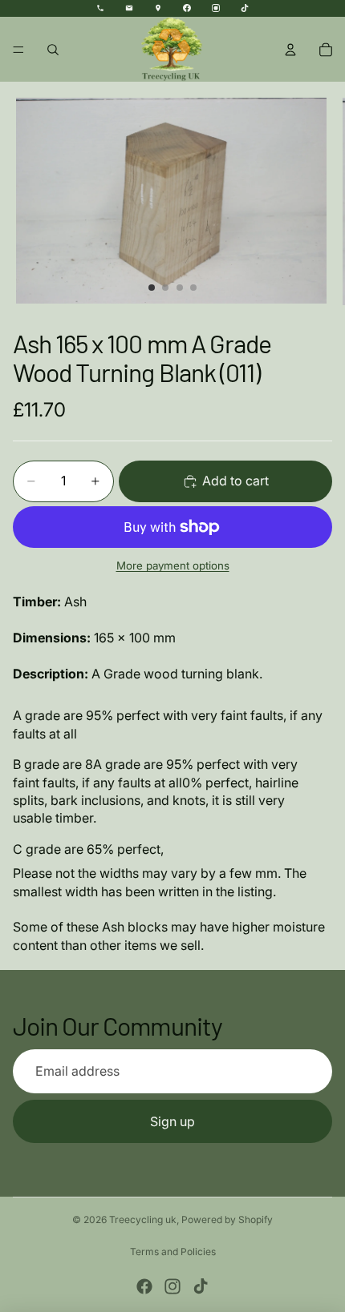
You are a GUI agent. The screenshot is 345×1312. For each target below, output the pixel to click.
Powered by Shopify (227, 1219)
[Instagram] (172, 1286)
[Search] (53, 49)
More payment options (172, 565)
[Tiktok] (200, 1286)
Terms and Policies (173, 1252)
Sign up (172, 1121)
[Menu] (18, 49)
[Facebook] (144, 1286)
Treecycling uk (143, 1219)
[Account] (290, 49)
